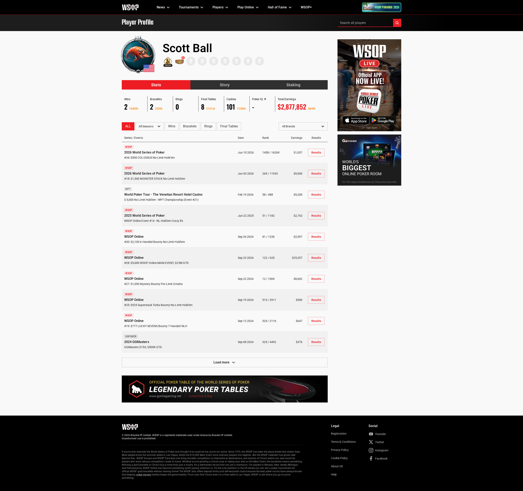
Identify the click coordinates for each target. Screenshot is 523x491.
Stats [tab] (156, 84)
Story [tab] (224, 84)
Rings (208, 126)
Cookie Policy (339, 458)
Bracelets (189, 126)
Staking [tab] (293, 84)
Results (316, 152)
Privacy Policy (340, 450)
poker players (143, 474)
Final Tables (229, 126)
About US (337, 466)
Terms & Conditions (343, 441)
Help (334, 474)
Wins (171, 126)
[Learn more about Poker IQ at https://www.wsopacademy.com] (265, 99)
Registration (338, 433)
